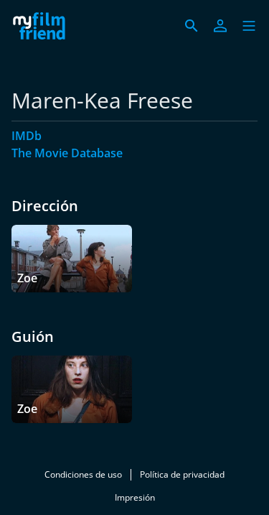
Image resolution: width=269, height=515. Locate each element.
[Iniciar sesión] (220, 25)
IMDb (26, 136)
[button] (249, 25)
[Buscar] (191, 25)
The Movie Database (67, 153)
